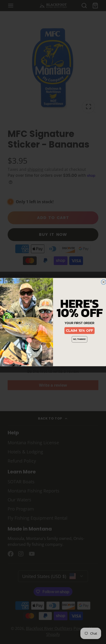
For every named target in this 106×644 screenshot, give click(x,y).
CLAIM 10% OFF (79, 330)
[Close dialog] (103, 282)
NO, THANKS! (79, 339)
